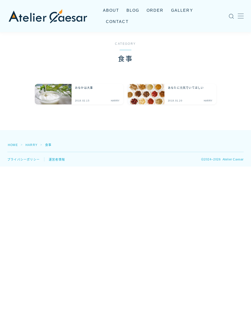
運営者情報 (57, 159)
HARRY (31, 145)
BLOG (132, 10)
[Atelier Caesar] (48, 16)
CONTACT (117, 22)
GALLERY (182, 10)
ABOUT (111, 10)
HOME (13, 145)
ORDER (155, 10)
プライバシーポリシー (23, 159)
